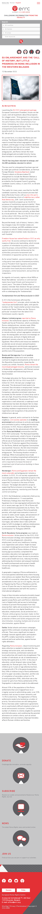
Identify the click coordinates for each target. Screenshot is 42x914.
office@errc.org (14, 902)
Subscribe (5, 3)
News (5, 823)
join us (6, 854)
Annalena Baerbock (22, 172)
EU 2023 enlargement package (24, 110)
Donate (8, 890)
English (18, 3)
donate (6, 761)
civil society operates (18, 420)
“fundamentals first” (9, 302)
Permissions (21, 906)
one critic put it (32, 195)
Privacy (13, 906)
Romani (12, 3)
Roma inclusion (8, 535)
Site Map (5, 906)
